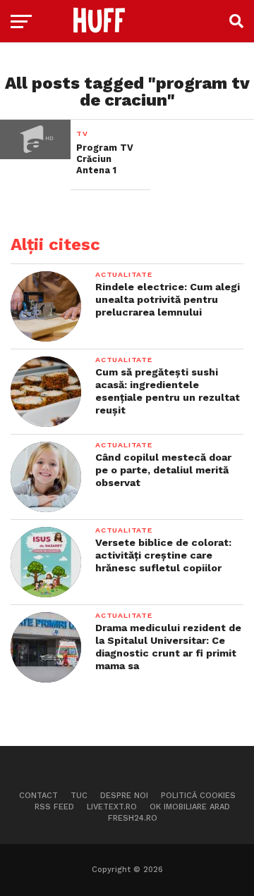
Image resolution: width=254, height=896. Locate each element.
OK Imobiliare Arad (190, 806)
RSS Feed (54, 806)
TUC (79, 795)
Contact (38, 795)
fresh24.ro (132, 818)
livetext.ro (112, 806)
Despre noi (124, 795)
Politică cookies (198, 795)
